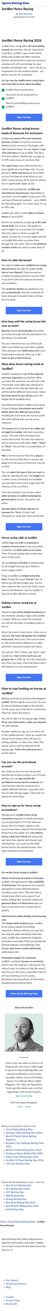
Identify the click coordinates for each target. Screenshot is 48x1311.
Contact (10, 1297)
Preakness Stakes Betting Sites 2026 (24, 1153)
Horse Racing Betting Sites (19, 1129)
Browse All (11, 1304)
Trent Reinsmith (25, 14)
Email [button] (19, 1107)
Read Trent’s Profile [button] (24, 1096)
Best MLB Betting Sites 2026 (20, 1202)
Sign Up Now (24, 117)
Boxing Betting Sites (16, 1199)
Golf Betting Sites (15, 1209)
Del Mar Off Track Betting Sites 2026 (25, 1160)
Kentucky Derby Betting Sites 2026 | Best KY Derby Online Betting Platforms (24, 1136)
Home (3, 1222)
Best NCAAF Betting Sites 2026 (22, 1206)
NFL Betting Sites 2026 (18, 1189)
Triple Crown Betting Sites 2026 (22, 1157)
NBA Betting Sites (15, 1196)
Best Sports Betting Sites (18, 1185)
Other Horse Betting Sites (24, 994)
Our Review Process (16, 1284)
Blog (8, 1287)
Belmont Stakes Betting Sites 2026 (23, 1150)
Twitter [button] (27, 1107)
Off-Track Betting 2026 (18, 1164)
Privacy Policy (13, 1300)
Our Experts (12, 1280)
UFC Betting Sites (15, 1192)
